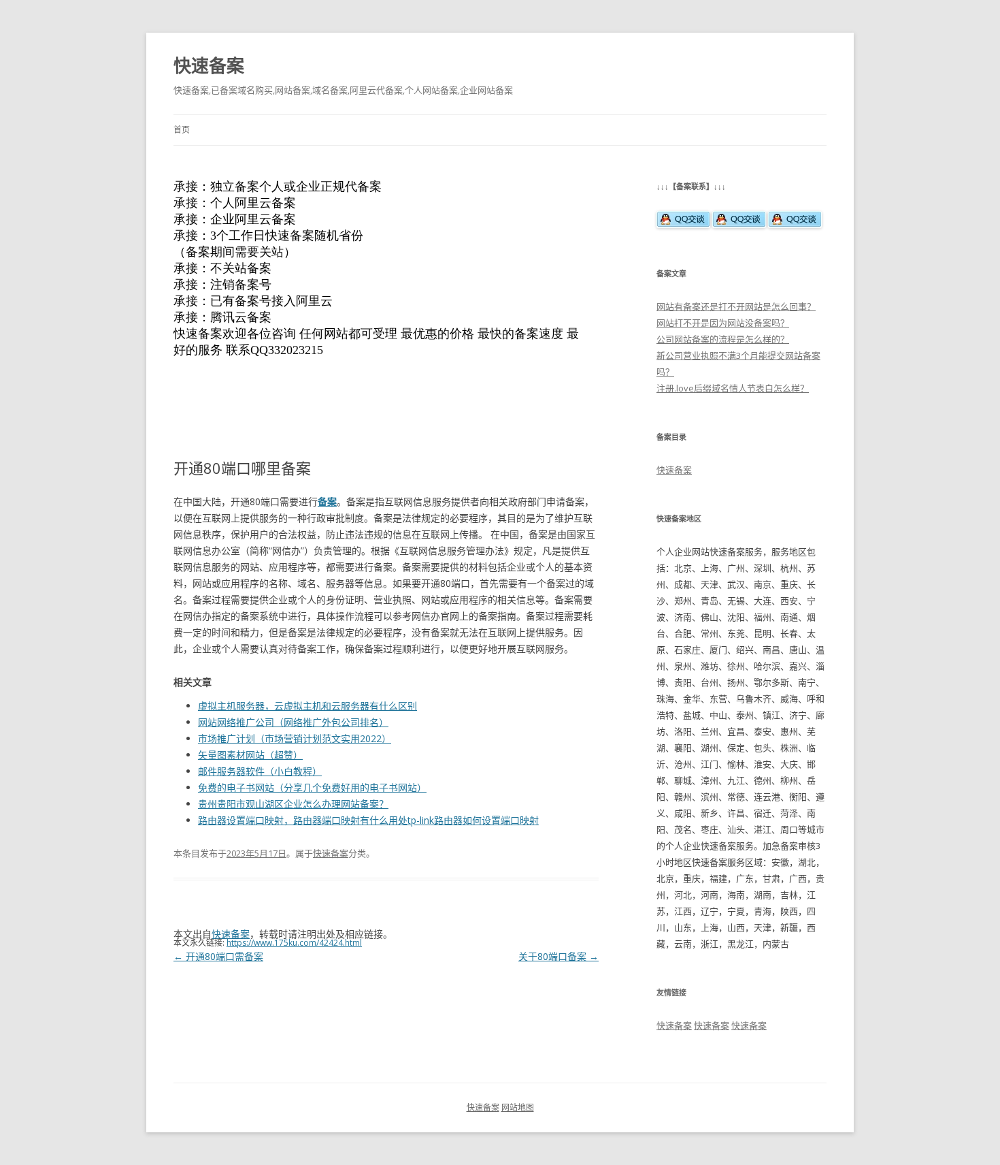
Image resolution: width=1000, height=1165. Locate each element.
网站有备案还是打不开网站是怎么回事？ (736, 306)
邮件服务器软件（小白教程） (260, 771)
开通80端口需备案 (218, 956)
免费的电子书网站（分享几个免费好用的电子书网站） (312, 787)
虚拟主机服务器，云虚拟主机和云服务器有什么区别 (307, 705)
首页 (181, 129)
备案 (327, 501)
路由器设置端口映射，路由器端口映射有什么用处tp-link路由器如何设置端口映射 (368, 820)
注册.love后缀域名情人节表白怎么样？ (732, 388)
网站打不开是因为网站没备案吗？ (722, 323)
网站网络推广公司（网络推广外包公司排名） (293, 722)
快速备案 (208, 65)
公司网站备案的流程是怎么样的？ (722, 339)
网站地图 (517, 1107)
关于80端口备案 (558, 956)
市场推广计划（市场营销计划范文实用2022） (294, 738)
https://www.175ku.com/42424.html (294, 942)
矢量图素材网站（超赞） (250, 754)
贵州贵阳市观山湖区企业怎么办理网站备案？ (293, 803)
